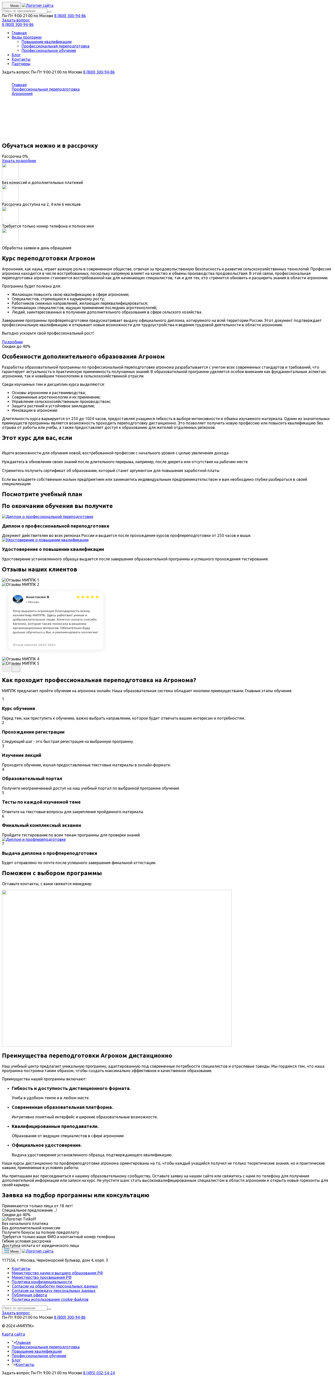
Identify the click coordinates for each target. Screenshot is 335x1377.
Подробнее (12, 342)
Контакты (21, 59)
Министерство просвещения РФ (42, 1277)
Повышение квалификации (47, 41)
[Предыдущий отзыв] (6, 668)
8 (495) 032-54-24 (99, 1373)
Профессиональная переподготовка (56, 46)
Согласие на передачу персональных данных (53, 1290)
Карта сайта (13, 1334)
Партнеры (21, 63)
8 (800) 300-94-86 (70, 15)
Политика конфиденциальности (42, 1282)
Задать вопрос (16, 20)
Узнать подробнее (19, 160)
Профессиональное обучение (49, 50)
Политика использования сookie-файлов (50, 1299)
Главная (19, 33)
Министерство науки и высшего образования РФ (57, 1273)
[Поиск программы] (49, 12)
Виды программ (27, 37)
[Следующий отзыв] (16, 668)
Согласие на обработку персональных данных (55, 1286)
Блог (16, 55)
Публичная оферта (29, 1295)
